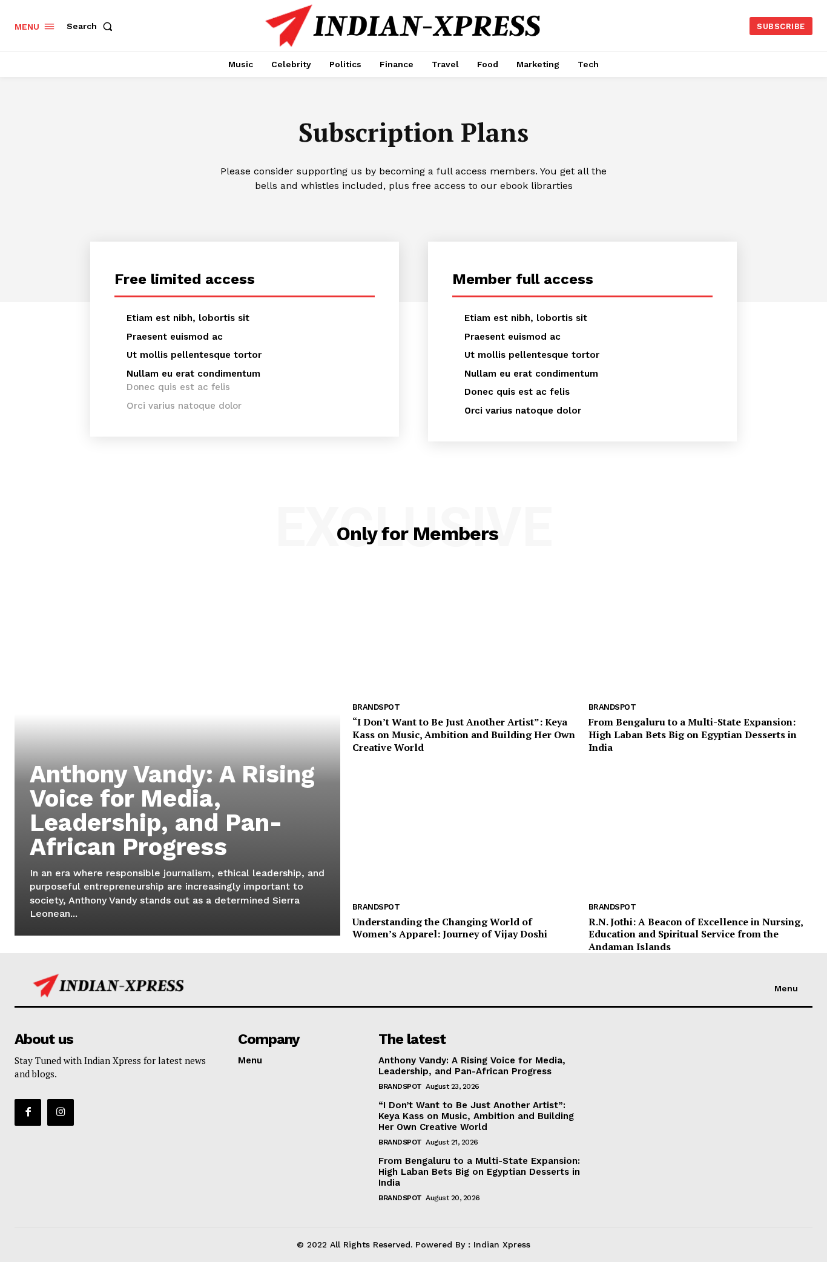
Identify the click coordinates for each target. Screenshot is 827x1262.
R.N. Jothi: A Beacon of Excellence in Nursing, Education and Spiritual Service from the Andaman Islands (695, 934)
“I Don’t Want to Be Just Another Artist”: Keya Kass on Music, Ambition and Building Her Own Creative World (463, 734)
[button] (92, 26)
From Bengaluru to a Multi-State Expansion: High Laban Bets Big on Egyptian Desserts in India (692, 734)
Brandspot (376, 707)
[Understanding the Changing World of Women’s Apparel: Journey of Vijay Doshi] (464, 832)
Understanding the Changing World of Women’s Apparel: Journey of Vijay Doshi (449, 928)
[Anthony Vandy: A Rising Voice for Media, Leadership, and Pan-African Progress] (177, 754)
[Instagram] (60, 1112)
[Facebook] (28, 1112)
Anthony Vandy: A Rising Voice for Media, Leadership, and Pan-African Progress (172, 810)
